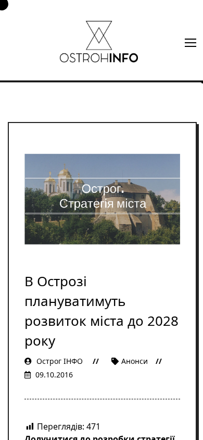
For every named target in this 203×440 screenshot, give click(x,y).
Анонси (134, 361)
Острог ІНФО (59, 361)
